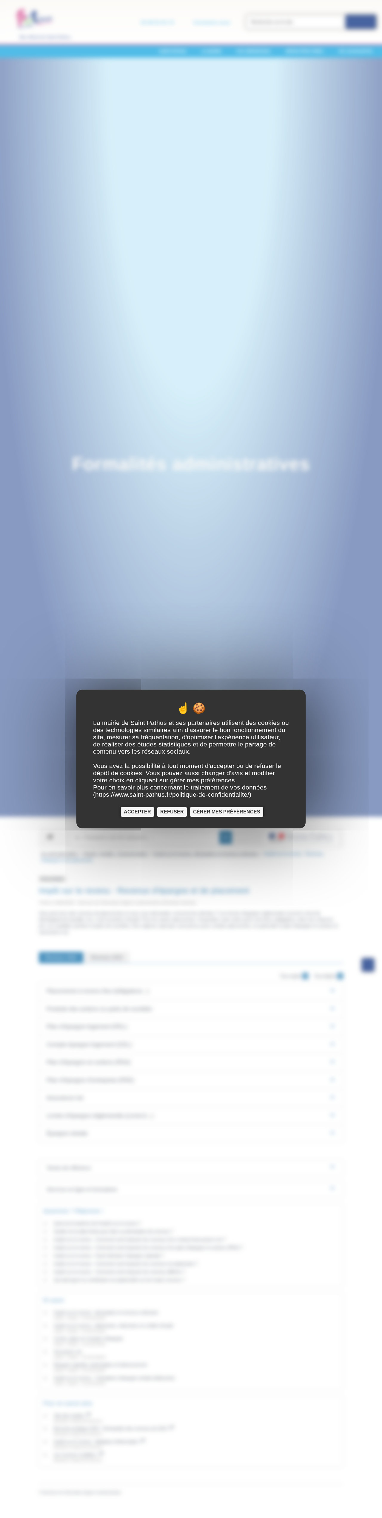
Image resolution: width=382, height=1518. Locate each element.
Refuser (172, 811)
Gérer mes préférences (226, 811)
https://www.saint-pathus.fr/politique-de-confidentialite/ (172, 794)
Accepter (137, 811)
